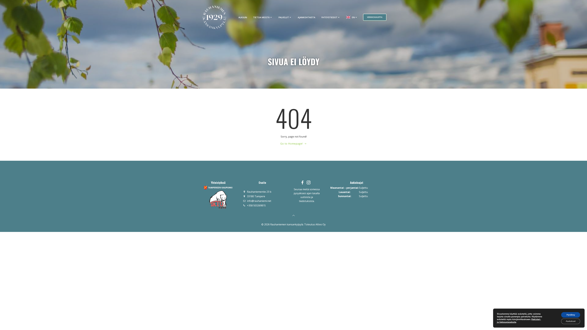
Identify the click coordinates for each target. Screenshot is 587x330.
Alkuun (242, 17)
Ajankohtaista (306, 17)
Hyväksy (571, 314)
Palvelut (284, 17)
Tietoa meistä (261, 17)
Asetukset (571, 321)
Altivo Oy (321, 224)
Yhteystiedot (329, 17)
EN (353, 17)
